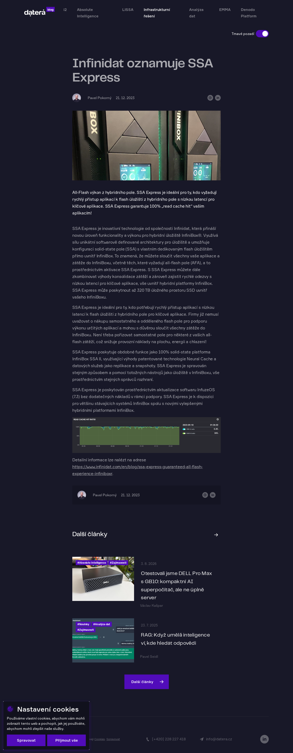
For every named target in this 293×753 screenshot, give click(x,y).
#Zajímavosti (118, 562)
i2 (65, 9)
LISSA (127, 9)
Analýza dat (196, 12)
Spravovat (113, 739)
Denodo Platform (249, 12)
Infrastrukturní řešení (157, 12)
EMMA (225, 9)
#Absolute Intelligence (91, 562)
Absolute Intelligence (87, 12)
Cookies (99, 739)
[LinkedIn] (264, 739)
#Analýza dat (101, 624)
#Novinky (83, 624)
